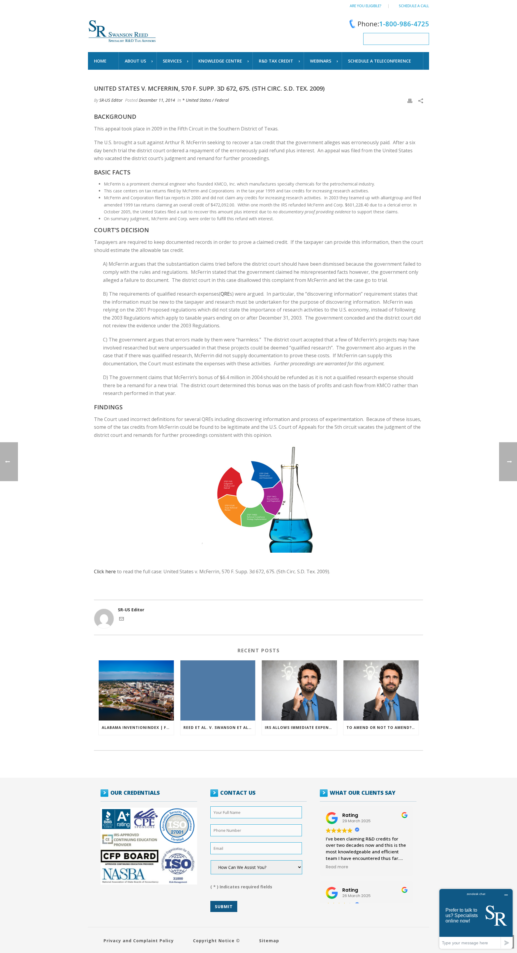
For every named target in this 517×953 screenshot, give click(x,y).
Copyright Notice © (216, 940)
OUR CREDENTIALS (135, 792)
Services (172, 61)
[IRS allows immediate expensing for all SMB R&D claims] (299, 690)
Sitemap (269, 940)
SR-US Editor (111, 100)
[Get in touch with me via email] (121, 619)
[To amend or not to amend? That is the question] (381, 690)
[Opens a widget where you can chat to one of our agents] (476, 919)
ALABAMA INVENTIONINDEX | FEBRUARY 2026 (138, 727)
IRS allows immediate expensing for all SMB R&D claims (301, 727)
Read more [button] (337, 867)
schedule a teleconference (379, 61)
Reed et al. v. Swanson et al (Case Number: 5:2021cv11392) (219, 727)
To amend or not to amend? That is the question (382, 727)
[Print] (409, 100)
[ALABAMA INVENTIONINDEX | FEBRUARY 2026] (136, 690)
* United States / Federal (205, 100)
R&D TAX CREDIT (276, 61)
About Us (135, 61)
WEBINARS (320, 61)
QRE (225, 294)
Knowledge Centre (220, 61)
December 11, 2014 (157, 100)
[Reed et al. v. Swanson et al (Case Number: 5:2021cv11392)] (218, 690)
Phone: (393, 23)
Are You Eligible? (365, 5)
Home (100, 61)
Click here (105, 571)
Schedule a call (414, 5)
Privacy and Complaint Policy (139, 940)
